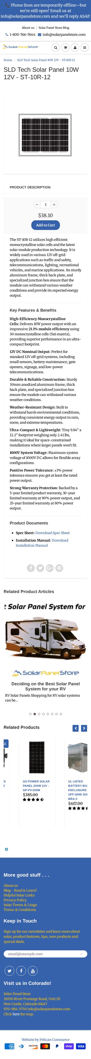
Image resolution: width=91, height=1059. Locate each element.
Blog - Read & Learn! (20, 890)
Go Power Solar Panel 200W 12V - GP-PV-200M (22, 786)
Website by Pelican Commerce (46, 1040)
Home (8, 60)
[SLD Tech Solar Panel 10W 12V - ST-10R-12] (45, 134)
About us (28, 27)
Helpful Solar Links (19, 895)
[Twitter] (9, 971)
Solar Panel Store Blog (54, 27)
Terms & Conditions (20, 910)
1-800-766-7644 (22, 34)
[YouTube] (33, 971)
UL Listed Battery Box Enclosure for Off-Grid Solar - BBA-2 (68, 790)
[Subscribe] (81, 954)
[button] (20, 799)
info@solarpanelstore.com (64, 34)
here (16, 1014)
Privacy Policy (15, 900)
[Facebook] (21, 971)
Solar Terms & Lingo (20, 905)
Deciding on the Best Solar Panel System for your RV (45, 686)
